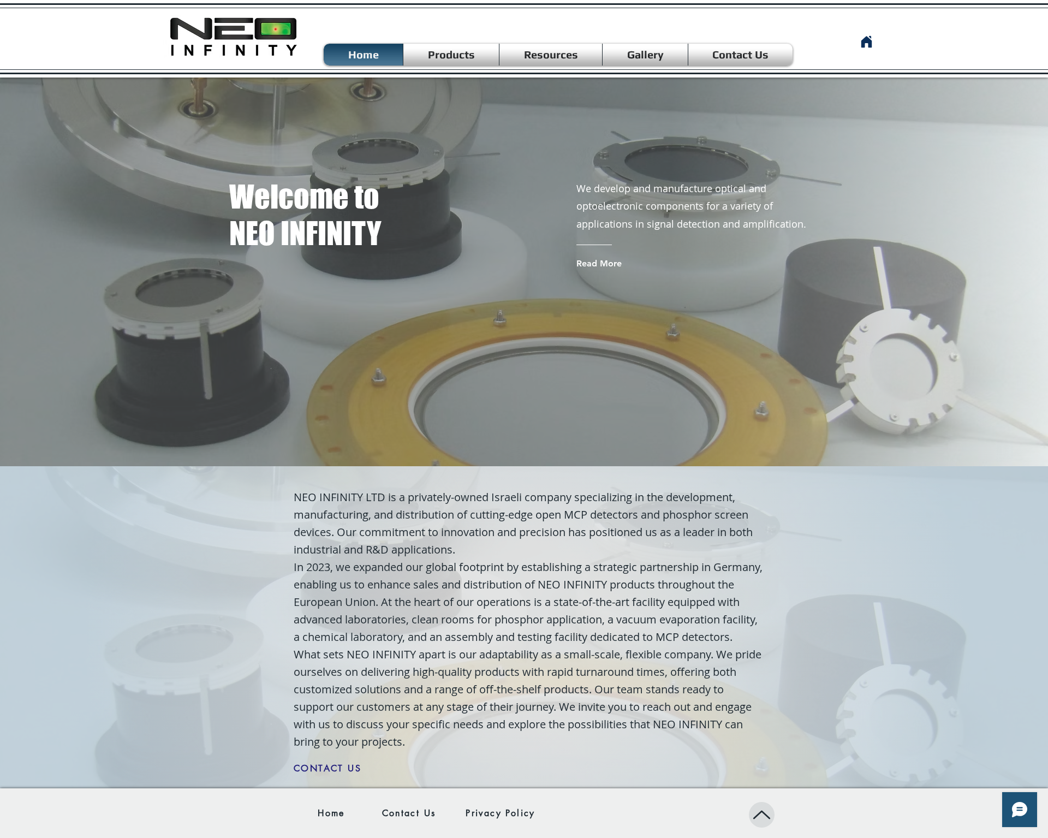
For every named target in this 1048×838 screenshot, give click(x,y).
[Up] (762, 815)
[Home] (866, 41)
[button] (550, 55)
